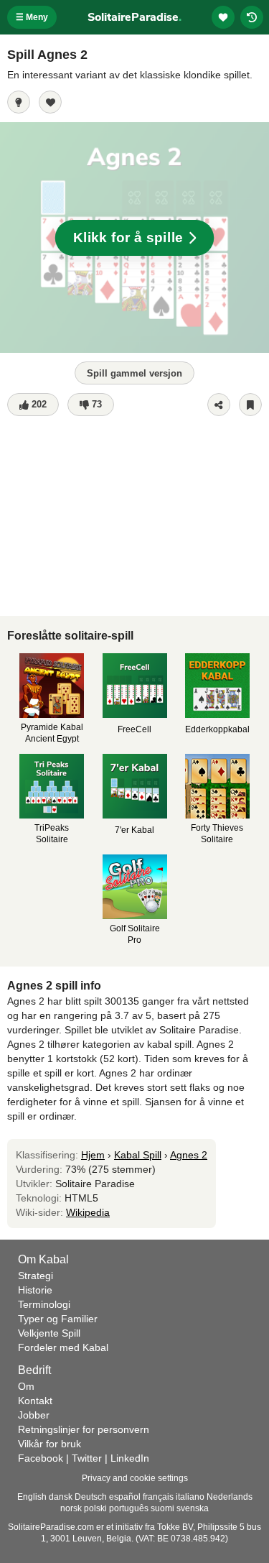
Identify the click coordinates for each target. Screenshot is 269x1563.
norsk (71, 1508)
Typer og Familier (58, 1318)
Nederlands (230, 1497)
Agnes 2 (188, 1155)
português (128, 1508)
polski (95, 1508)
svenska (192, 1508)
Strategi (35, 1275)
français (158, 1497)
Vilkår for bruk (49, 1443)
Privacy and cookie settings (135, 1478)
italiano (190, 1497)
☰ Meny (32, 17)
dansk (60, 1497)
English (32, 1497)
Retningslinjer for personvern (83, 1429)
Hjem (93, 1155)
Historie (35, 1290)
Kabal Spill (137, 1155)
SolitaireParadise (134, 17)
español (125, 1497)
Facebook (40, 1458)
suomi (162, 1508)
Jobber (33, 1415)
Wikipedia (88, 1212)
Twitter (87, 1458)
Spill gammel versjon (134, 373)
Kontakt (35, 1400)
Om (26, 1386)
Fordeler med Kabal (63, 1347)
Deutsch (91, 1497)
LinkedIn (129, 1458)
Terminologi (44, 1304)
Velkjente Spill (49, 1333)
